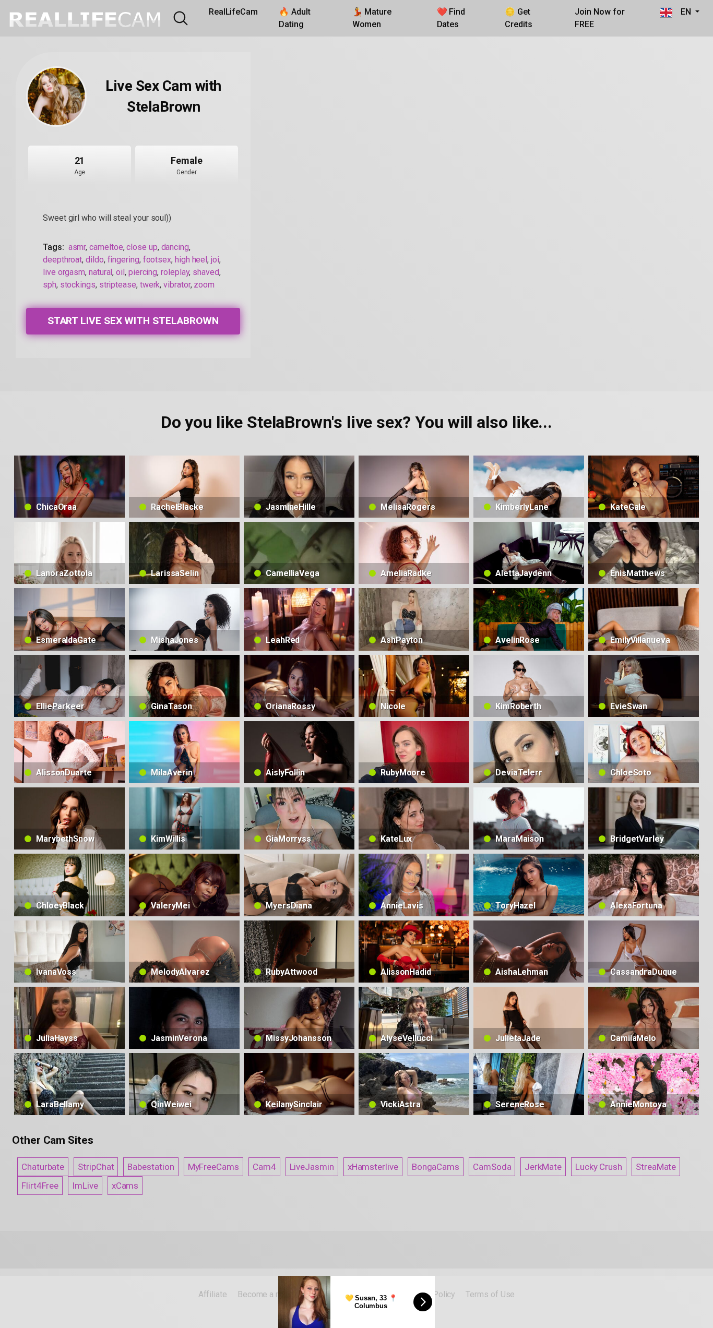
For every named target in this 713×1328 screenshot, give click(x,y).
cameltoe (106, 247)
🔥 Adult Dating (294, 18)
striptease (117, 285)
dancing (175, 247)
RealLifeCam (233, 12)
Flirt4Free (39, 1185)
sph (49, 285)
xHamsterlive (373, 1167)
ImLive (85, 1185)
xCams (125, 1185)
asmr (77, 247)
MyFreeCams (213, 1167)
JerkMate (543, 1167)
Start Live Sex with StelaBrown (133, 321)
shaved (206, 272)
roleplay (175, 272)
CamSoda (492, 1167)
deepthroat (62, 260)
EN (682, 12)
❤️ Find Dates (451, 18)
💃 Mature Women (371, 18)
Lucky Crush (598, 1167)
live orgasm (64, 272)
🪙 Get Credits (518, 18)
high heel (191, 260)
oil (120, 272)
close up (141, 247)
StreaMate (656, 1167)
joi (215, 260)
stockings (78, 285)
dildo (95, 260)
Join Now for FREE (599, 18)
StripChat (96, 1167)
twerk (150, 285)
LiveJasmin (312, 1167)
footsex (157, 260)
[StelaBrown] (56, 96)
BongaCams (435, 1167)
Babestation (150, 1167)
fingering (123, 260)
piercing (142, 272)
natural (100, 272)
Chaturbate (42, 1167)
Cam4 (264, 1167)
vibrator (176, 285)
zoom (204, 285)
